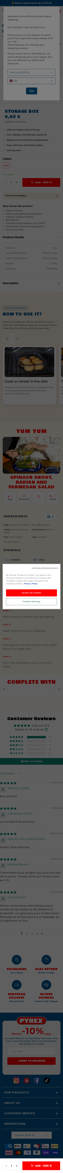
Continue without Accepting (45, 568)
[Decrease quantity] (6, 1165)
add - (43, 1165)
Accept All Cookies (31, 593)
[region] (31, 586)
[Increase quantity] (16, 1165)
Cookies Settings (31, 601)
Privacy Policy (31, 583)
